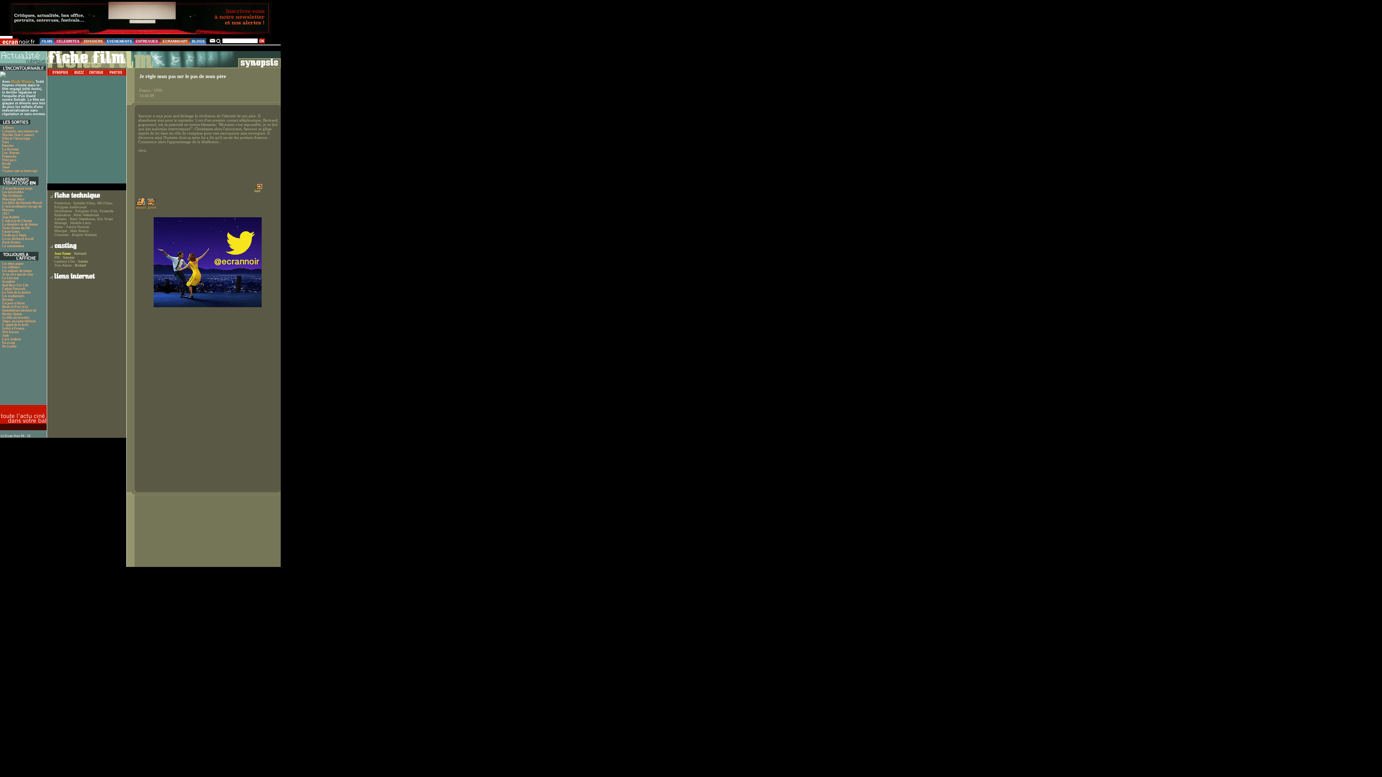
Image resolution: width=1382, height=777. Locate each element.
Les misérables (13, 192)
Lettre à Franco (13, 328)
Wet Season (10, 332)
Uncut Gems (11, 231)
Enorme (8, 145)
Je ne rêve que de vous (17, 274)
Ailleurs (8, 128)
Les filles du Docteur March (22, 203)
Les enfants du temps (17, 271)
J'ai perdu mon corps (17, 188)
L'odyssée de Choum (17, 221)
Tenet (6, 167)
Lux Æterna (10, 153)
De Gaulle (9, 346)
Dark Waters (22, 81)
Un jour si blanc (13, 303)
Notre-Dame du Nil (16, 228)
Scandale (8, 281)
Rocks (6, 163)
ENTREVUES (147, 41)
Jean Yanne (62, 253)
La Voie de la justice (16, 292)
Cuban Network (13, 289)
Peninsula (9, 156)
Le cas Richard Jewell (18, 239)
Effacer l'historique (16, 138)
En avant (8, 343)
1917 (5, 213)
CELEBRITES (68, 41)
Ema (5, 142)
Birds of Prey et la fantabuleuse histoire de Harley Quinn (19, 310)
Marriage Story (13, 199)
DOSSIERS (93, 41)
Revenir (8, 299)
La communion (13, 246)
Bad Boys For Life (15, 285)
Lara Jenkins (11, 339)
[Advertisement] (22, 378)
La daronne (10, 149)
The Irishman (12, 195)
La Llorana (10, 278)
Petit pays (9, 160)
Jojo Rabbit (10, 217)
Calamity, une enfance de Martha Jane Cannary (20, 133)
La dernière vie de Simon (20, 224)
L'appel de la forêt (15, 325)
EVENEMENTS (119, 41)
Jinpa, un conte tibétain (19, 321)
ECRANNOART (175, 41)
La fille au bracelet (15, 317)
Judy (5, 335)
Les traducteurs (13, 296)
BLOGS (198, 41)
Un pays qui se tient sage (19, 171)
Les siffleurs (11, 267)
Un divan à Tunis (14, 235)
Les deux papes (13, 263)
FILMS (47, 41)
